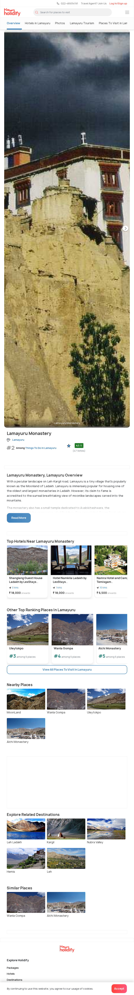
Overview (13, 23)
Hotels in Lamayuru (37, 23)
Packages (13, 967)
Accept (119, 988)
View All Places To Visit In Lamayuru (67, 669)
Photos (60, 23)
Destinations (14, 979)
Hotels (11, 973)
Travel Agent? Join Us (94, 3)
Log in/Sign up (118, 3)
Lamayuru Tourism (82, 23)
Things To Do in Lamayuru (40, 448)
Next (125, 228)
